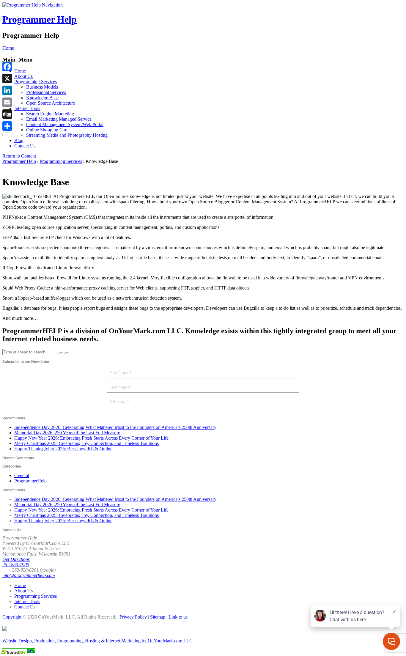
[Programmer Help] (22, 4)
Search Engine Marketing (50, 113)
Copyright (11, 616)
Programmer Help (39, 19)
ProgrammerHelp (30, 480)
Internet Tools (27, 108)
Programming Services (35, 81)
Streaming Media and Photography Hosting (67, 135)
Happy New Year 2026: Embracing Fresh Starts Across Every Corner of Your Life (91, 438)
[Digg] (7, 114)
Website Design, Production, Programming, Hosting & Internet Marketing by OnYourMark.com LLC (97, 640)
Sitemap (157, 616)
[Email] (7, 102)
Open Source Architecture (50, 103)
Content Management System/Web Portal (64, 124)
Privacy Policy (133, 616)
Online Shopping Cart (46, 129)
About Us (23, 76)
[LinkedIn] (7, 90)
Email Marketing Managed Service (59, 119)
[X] (7, 78)
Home (20, 70)
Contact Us (24, 145)
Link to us (178, 616)
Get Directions (16, 559)
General (21, 475)
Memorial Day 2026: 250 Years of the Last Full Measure (67, 432)
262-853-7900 (15, 564)
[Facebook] (7, 67)
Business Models (42, 86)
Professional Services (46, 92)
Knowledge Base (42, 97)
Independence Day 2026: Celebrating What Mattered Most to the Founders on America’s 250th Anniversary (115, 427)
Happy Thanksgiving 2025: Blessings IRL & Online (63, 448)
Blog (18, 140)
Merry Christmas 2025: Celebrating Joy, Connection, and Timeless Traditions (86, 443)
